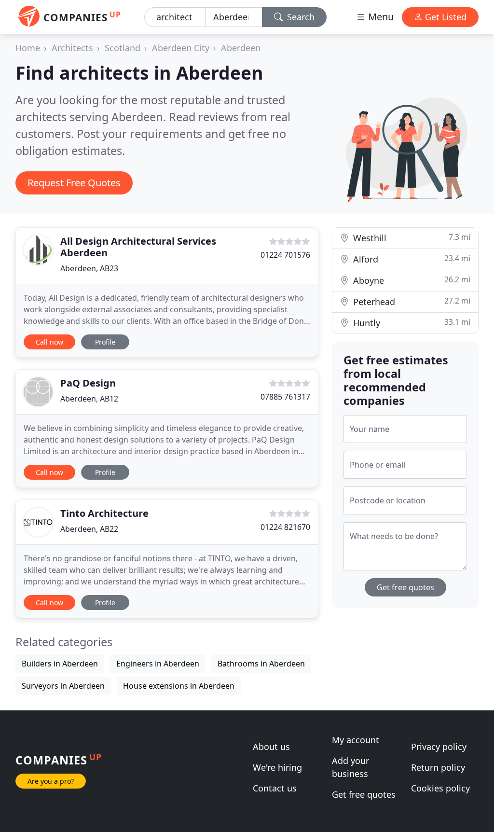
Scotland (122, 48)
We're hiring (277, 767)
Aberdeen (241, 48)
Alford (410, 259)
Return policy (438, 767)
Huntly (410, 323)
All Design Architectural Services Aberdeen (138, 247)
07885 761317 (285, 396)
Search (300, 17)
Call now (49, 342)
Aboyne (410, 280)
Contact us (275, 788)
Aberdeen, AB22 (89, 529)
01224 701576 (285, 255)
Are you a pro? (50, 781)
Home (27, 48)
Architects (72, 48)
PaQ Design (88, 382)
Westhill (410, 238)
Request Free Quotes (74, 182)
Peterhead (410, 301)
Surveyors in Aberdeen (63, 685)
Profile (105, 342)
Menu (380, 16)
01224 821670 (285, 527)
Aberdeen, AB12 (89, 398)
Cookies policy (440, 788)
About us (271, 746)
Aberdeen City (180, 48)
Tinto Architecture (104, 513)
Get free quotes (405, 587)
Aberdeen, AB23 (89, 268)
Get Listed (445, 17)
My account (355, 740)
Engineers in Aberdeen (157, 663)
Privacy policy (439, 746)
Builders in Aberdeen (60, 663)
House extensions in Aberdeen (178, 685)
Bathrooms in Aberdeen (261, 663)
